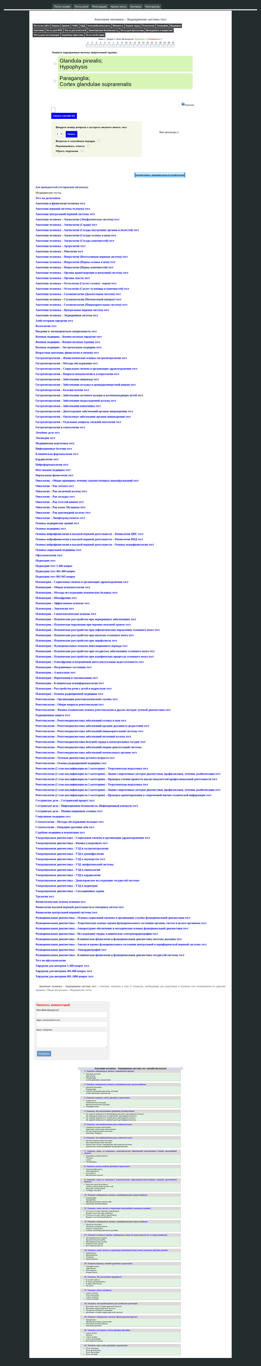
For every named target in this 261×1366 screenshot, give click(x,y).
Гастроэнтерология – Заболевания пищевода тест (67, 379)
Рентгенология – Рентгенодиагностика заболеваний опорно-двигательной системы (89, 747)
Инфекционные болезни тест (54, 448)
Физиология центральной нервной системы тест (66, 912)
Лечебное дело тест (48, 432)
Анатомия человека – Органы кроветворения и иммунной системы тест (82, 272)
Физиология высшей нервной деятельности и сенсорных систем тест (80, 907)
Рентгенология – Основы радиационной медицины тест (71, 763)
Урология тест (45, 896)
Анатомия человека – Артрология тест (61, 246)
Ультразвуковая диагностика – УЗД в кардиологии (68, 875)
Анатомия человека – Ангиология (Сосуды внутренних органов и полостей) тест (87, 230)
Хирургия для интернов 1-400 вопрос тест (62, 965)
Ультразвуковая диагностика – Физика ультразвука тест (72, 843)
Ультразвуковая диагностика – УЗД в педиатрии (66, 885)
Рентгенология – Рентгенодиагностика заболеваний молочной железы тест (83, 736)
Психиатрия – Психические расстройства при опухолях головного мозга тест (85, 635)
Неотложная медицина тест (53, 469)
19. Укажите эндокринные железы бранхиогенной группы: (111, 1317)
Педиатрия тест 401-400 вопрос (55, 571)
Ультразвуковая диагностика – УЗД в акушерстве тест (70, 859)
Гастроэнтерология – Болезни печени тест (62, 389)
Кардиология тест (47, 459)
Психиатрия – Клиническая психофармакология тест (70, 683)
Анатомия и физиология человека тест (60, 203)
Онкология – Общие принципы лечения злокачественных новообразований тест (87, 480)
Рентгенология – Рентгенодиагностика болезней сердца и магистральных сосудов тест (91, 741)
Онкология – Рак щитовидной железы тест (63, 512)
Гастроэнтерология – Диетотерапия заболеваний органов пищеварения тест (84, 411)
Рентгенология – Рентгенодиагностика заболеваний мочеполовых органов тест (86, 752)
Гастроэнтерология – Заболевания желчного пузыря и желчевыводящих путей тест (89, 395)
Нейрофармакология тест (52, 464)
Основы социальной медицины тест (58, 549)
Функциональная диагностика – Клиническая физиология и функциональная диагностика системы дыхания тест (109, 939)
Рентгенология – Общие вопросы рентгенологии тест (70, 704)
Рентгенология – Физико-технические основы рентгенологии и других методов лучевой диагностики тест (103, 709)
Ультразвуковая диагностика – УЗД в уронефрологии (70, 853)
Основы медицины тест (51, 528)
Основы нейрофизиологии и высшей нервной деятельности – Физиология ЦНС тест (89, 533)
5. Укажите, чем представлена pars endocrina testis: (108, 1124)
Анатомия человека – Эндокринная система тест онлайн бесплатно (159, 175)
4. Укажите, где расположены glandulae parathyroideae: (109, 1111)
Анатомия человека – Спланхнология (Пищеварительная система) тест (81, 304)
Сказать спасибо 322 (64, 116)
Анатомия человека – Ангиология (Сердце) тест (66, 224)
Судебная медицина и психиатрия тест (60, 832)
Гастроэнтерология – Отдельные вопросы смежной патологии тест (78, 421)
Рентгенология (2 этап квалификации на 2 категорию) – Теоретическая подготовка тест (92, 784)
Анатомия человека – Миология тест (59, 251)
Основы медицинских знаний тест (57, 523)
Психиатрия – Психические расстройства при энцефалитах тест (76, 640)
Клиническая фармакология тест (57, 453)
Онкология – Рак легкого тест (55, 485)
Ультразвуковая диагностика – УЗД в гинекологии (68, 869)
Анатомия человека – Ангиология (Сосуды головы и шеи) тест (76, 235)
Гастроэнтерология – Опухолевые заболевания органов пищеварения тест (83, 416)
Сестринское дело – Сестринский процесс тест (65, 800)
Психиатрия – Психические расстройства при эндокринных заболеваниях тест (86, 619)
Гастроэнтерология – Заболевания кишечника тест (68, 405)
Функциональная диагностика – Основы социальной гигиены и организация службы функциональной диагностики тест (113, 917)
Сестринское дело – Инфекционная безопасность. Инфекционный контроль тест (87, 805)
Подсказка (189, 105)
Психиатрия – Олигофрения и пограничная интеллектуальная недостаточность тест (90, 661)
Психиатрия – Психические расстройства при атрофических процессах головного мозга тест (95, 656)
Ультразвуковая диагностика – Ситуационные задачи (70, 891)
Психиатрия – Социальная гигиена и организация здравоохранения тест (82, 581)
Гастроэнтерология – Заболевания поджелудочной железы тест (76, 400)
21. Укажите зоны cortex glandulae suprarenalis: (106, 1345)
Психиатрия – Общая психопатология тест (63, 587)
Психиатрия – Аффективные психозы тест (63, 603)
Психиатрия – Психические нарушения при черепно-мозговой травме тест (83, 624)
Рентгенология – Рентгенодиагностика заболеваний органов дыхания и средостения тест (92, 725)
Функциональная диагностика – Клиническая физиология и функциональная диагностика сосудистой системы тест (110, 955)
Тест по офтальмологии (51, 960)
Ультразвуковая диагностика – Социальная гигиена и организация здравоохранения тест (93, 837)
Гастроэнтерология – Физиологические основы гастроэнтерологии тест (81, 357)
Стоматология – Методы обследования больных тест (70, 821)
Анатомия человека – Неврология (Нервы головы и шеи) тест (75, 262)
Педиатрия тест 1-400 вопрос (54, 565)
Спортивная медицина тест (53, 816)
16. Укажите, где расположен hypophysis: (103, 1277)
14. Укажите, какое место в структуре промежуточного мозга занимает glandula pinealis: (126, 1250)
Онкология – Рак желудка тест (55, 496)
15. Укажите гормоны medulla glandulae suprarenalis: (108, 1264)
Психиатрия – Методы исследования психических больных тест (77, 592)
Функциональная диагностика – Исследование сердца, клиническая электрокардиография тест (97, 933)
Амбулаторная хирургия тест (54, 320)
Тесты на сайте (42, 26)
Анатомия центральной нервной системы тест (65, 214)
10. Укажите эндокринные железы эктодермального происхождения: (116, 1195)
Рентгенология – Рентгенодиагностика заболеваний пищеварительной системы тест (89, 731)
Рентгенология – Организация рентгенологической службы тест (77, 699)
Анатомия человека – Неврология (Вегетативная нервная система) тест (82, 256)
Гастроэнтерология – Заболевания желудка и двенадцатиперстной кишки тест (86, 384)
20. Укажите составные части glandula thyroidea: (107, 1330)
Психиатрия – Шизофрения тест (56, 597)
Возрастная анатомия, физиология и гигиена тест (67, 352)
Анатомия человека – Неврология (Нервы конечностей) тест (74, 267)
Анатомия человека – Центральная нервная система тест (72, 310)
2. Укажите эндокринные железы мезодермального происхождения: (115, 1084)
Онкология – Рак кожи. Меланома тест (61, 507)
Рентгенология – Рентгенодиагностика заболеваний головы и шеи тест (81, 720)
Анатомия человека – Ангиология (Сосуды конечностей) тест (75, 240)
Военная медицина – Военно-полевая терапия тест (68, 341)
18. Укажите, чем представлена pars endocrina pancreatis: (111, 1304)
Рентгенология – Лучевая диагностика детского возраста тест (75, 757)
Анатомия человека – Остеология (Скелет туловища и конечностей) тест (82, 288)
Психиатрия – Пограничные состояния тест (64, 667)
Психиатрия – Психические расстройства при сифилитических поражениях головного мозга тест (98, 629)
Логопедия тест (45, 437)
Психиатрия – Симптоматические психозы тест (66, 613)
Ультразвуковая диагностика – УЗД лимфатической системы (75, 864)
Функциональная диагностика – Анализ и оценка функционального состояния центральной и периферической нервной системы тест (121, 944)
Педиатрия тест (46, 560)
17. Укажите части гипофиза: (98, 1290)
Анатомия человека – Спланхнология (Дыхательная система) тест (78, 294)
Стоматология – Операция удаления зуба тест (65, 827)
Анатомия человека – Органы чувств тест (63, 278)
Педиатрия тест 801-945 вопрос (55, 576)
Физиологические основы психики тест (61, 901)
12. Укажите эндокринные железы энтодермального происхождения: (116, 1222)
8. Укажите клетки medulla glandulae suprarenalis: (107, 1166)
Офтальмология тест (49, 555)
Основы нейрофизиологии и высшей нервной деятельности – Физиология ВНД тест (89, 539)
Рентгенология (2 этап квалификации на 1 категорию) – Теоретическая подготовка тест (92, 768)
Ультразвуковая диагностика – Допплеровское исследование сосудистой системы (87, 880)
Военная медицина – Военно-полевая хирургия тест (69, 336)
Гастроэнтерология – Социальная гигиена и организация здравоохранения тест (86, 368)
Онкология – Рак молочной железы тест (61, 491)
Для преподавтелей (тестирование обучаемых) (62, 187)
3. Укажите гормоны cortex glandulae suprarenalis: (107, 1098)
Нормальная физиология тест (55, 475)
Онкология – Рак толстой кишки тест (60, 501)
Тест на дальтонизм (48, 198)
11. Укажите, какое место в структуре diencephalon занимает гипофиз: (117, 1208)
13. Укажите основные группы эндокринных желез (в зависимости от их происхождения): (125, 1235)
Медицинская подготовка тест (55, 443)
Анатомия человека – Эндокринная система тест (67, 315)
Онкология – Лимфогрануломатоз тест (60, 517)
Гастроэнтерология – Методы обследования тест (67, 363)
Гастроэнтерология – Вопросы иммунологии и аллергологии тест (77, 373)
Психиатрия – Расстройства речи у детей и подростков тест (74, 688)
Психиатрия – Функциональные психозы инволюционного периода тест (82, 645)
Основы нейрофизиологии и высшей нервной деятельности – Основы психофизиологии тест (95, 544)
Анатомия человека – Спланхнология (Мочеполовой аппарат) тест (78, 299)
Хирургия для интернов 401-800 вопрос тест (64, 971)
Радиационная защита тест (53, 715)
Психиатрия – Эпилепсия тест (55, 608)
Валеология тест (46, 326)
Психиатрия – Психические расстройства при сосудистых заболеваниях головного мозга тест (95, 651)
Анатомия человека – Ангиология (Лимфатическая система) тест (77, 219)
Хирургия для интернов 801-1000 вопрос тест (65, 976)
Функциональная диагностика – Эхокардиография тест (71, 949)
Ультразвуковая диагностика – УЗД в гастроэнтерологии (72, 848)
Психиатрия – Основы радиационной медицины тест (69, 693)
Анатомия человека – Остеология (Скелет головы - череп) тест (76, 283)
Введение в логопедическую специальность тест (66, 331)
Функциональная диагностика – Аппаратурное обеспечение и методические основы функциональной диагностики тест (112, 928)
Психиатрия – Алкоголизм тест (56, 672)
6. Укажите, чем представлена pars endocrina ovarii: (108, 1138)
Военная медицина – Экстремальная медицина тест (69, 347)
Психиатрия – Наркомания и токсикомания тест (67, 677)
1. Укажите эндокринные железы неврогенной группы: (109, 1071)
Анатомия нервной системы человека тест (63, 208)
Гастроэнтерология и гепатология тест (60, 427)
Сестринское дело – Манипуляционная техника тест (69, 811)
